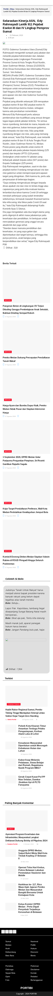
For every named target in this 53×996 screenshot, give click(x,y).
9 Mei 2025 (24, 915)
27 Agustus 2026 (10, 316)
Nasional (34, 941)
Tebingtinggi (14, 704)
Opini (7, 976)
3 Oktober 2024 (28, 844)
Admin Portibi (11, 719)
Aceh (7, 948)
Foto (7, 980)
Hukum (34, 948)
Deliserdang (10, 952)
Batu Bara (9, 955)
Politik (33, 945)
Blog (12, 9)
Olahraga (9, 969)
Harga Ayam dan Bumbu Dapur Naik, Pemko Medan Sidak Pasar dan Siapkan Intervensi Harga (24, 409)
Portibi (5, 9)
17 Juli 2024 (24, 879)
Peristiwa (9, 966)
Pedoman (35, 966)
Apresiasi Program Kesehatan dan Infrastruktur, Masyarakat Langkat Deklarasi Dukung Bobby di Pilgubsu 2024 (26, 837)
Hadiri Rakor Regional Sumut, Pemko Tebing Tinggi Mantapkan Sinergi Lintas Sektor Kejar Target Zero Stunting (25, 713)
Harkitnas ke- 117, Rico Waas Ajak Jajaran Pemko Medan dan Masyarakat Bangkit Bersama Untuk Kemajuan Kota (31, 889)
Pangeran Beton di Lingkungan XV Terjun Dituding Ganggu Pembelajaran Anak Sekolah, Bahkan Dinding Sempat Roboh (25, 309)
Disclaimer (35, 969)
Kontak (34, 973)
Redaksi (34, 976)
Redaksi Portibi (12, 844)
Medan (8, 300)
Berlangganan (37, 980)
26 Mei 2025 (24, 861)
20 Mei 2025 (24, 898)
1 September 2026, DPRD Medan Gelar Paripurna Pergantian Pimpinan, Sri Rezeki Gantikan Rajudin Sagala (23, 460)
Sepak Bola (10, 973)
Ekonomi (34, 952)
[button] (50, 2)
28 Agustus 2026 (27, 719)
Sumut (11, 829)
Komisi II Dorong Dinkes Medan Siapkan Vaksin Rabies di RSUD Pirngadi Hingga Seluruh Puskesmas (26, 560)
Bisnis (33, 955)
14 (37, 844)
